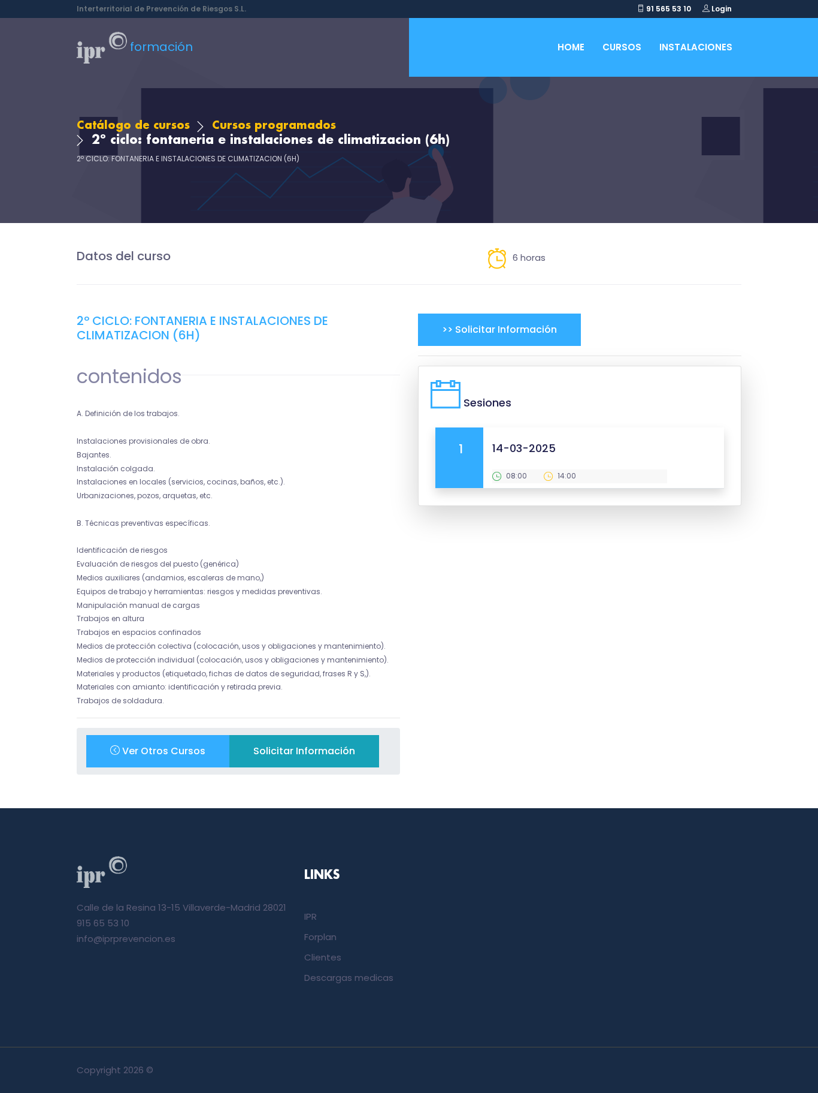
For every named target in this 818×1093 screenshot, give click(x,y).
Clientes (322, 957)
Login (721, 9)
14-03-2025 (524, 448)
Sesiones (487, 402)
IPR (310, 916)
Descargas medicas (348, 977)
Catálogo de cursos (133, 126)
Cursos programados (274, 126)
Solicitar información (304, 751)
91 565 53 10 (667, 9)
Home (571, 47)
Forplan (320, 937)
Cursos (621, 47)
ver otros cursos (162, 751)
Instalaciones (695, 47)
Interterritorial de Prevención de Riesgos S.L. (161, 9)
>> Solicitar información (499, 329)
